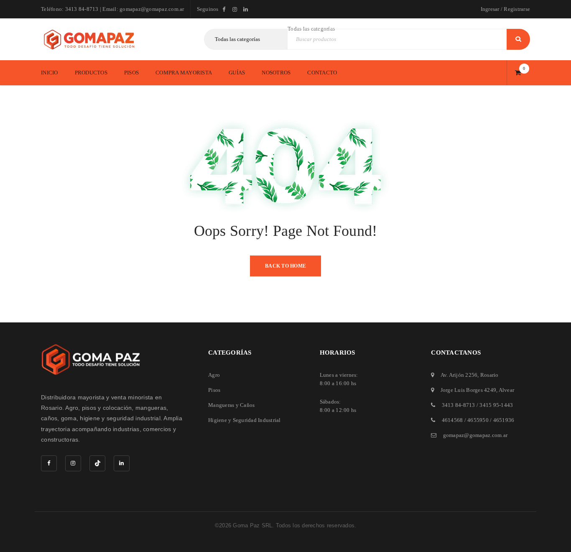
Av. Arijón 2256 (459, 375)
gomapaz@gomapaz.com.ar (475, 435)
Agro (214, 375)
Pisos (214, 390)
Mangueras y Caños (231, 405)
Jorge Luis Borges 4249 (469, 390)
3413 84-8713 (458, 405)
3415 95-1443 (496, 405)
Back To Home (285, 266)
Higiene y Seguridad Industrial (244, 420)
